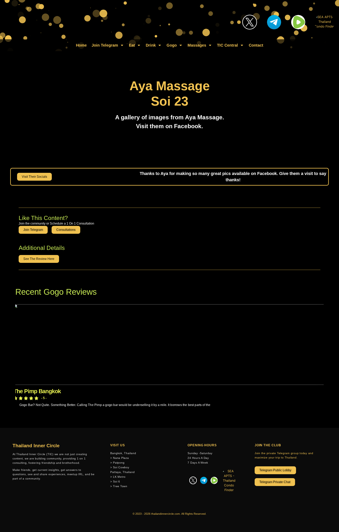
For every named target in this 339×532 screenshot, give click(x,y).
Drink (151, 45)
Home (81, 45)
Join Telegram (105, 45)
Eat (132, 45)
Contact (256, 45)
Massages (197, 45)
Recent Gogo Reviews (56, 291)
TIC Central (227, 45)
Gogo (172, 45)
